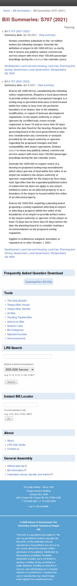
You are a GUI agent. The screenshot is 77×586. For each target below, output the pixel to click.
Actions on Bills (15, 321)
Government (20, 69)
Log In (31, 506)
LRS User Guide (16, 444)
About (10, 440)
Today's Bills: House (18, 304)
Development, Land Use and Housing (26, 65)
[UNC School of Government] (38, 3)
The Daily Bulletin (17, 300)
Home (6, 10)
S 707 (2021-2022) (19, 31)
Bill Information (16, 470)
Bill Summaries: (21, 10)
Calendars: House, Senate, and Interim (30, 474)
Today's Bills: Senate (18, 308)
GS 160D (10, 73)
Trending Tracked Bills (19, 317)
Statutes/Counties (17, 334)
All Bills (11, 313)
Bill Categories (15, 329)
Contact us (13, 448)
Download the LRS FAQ (38, 281)
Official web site (17, 466)
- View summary (46, 35)
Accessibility (42, 506)
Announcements (16, 338)
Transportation (58, 69)
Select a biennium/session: (19, 364)
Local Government (39, 69)
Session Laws (15, 325)
